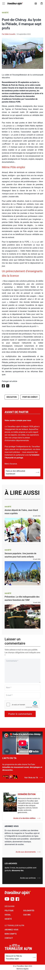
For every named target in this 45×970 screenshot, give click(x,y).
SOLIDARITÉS (28, 910)
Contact (9, 938)
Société (5, 13)
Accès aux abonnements (26, 852)
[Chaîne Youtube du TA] (7, 899)
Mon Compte (11, 934)
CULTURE (26, 915)
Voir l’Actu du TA (31, 777)
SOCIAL (8, 915)
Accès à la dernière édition (24, 818)
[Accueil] (15, 3)
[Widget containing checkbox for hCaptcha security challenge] (22, 704)
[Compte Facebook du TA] (17, 899)
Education (12, 397)
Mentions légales (22, 969)
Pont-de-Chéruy (30, 397)
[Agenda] (36, 3)
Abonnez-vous (11, 930)
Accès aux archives (28, 878)
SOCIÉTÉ (8, 919)
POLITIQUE (9, 910)
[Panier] (42, 3)
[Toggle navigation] (3, 3)
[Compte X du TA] (12, 899)
